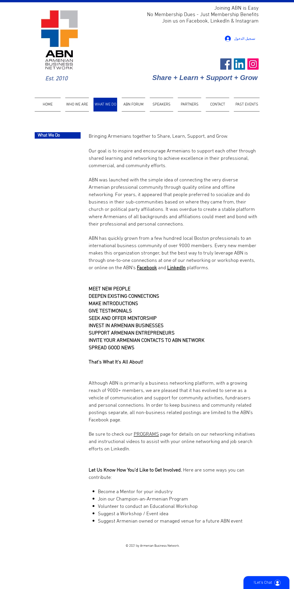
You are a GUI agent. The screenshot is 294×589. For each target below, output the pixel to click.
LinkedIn (176, 268)
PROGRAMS (146, 434)
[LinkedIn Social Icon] (239, 64)
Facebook (147, 268)
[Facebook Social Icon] (226, 64)
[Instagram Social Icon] (253, 64)
